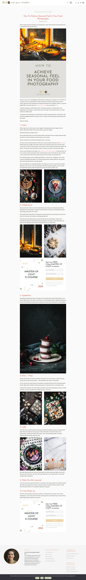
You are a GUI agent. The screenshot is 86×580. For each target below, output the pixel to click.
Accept (37, 578)
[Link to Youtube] (83, 3)
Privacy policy (48, 578)
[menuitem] (67, 2)
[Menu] (70, 2)
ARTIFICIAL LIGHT (69, 558)
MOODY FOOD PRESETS (71, 569)
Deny (42, 578)
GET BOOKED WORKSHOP (50, 561)
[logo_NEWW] (18, 2)
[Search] (67, 2)
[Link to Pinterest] (81, 3)
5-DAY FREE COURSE (49, 552)
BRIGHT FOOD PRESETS (70, 566)
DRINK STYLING (48, 554)
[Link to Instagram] (78, 3)
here (57, 105)
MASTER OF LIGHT (48, 556)
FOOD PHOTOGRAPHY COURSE (72, 553)
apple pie (62, 142)
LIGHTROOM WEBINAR (49, 558)
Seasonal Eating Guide (41, 105)
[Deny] (84, 577)
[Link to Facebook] (76, 3)
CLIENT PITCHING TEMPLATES (72, 571)
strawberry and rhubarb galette (48, 151)
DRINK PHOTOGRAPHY (70, 556)
